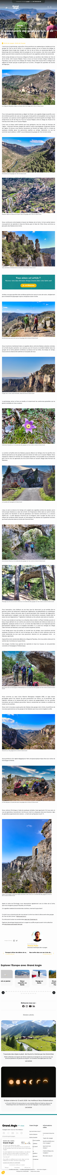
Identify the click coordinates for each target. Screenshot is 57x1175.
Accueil (4, 28)
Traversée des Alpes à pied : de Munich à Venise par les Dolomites (28, 1054)
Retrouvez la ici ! (21, 916)
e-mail (27, 1)
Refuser (7, 1167)
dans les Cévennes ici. (30, 919)
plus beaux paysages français (13, 924)
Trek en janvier (5, 981)
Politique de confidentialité (22, 1171)
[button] (3, 1172)
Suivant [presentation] (53, 992)
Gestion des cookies (35, 1171)
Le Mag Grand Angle (13, 28)
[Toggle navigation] (6, 8)
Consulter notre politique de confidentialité (11, 1162)
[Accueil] (16, 7)
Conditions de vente (13, 1169)
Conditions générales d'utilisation (27, 1169)
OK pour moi (27, 1167)
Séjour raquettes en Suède (22, 983)
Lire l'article (28, 1061)
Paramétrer (17, 1167)
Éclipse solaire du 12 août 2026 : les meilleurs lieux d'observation (28, 1100)
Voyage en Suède (39, 982)
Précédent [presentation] (3, 992)
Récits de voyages (25, 28)
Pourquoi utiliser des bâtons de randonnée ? (18, 952)
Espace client (51, 7)
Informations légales (41, 1169)
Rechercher (48, 7)
